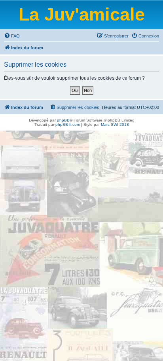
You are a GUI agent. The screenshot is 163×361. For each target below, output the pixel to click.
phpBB (63, 120)
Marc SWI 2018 (115, 124)
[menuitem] (12, 36)
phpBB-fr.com (67, 124)
